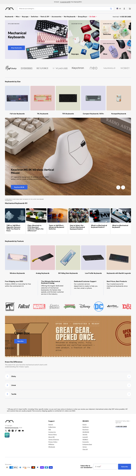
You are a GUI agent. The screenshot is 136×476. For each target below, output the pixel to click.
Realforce (86, 427)
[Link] (36, 39)
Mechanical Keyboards (11, 427)
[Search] (111, 8)
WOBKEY (85, 439)
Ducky (85, 424)
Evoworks (86, 442)
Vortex (85, 447)
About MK (51, 437)
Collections (52, 427)
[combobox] (65, 8)
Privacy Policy (52, 442)
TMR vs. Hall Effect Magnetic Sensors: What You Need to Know (13, 228)
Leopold (85, 437)
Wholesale (51, 447)
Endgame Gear (87, 444)
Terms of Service (53, 439)
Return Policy (52, 434)
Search (50, 424)
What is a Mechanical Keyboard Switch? (99, 226)
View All (85, 449)
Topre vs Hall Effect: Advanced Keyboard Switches (56, 227)
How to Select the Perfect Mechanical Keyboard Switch (77, 227)
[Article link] (15, 221)
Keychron (86, 429)
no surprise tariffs (65, 2)
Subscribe (124, 467)
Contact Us (52, 432)
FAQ (49, 429)
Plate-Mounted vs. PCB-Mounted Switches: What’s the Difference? (36, 228)
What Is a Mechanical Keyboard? (120, 226)
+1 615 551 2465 (125, 17)
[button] (124, 8)
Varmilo (85, 434)
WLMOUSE (86, 432)
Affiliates (51, 444)
